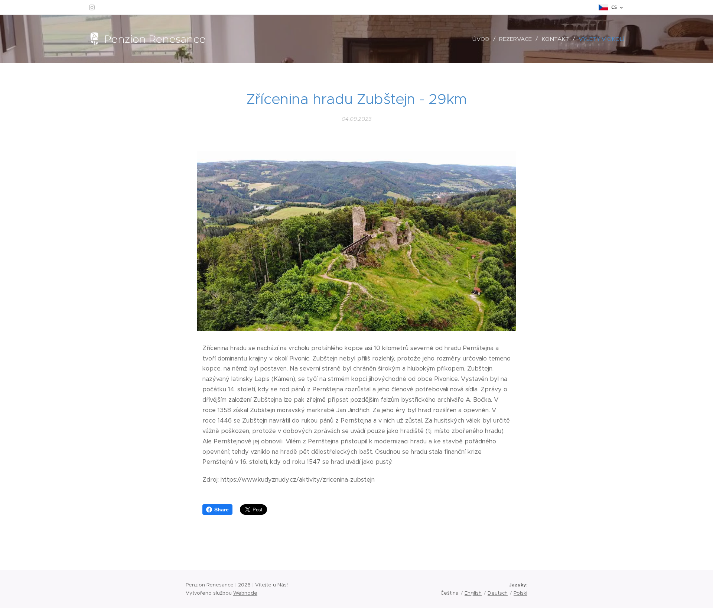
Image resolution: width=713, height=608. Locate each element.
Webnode (245, 593)
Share (221, 509)
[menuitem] (483, 39)
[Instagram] (92, 7)
